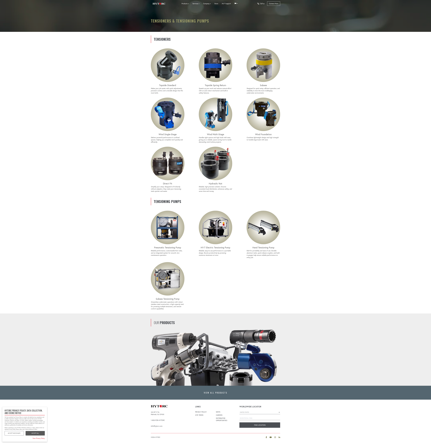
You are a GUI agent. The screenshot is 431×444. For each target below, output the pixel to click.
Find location (260, 425)
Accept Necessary (14, 433)
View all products (215, 392)
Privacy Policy (201, 412)
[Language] (236, 3)
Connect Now (273, 4)
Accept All (35, 433)
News (218, 412)
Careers (219, 415)
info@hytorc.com (156, 426)
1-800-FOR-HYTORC (158, 420)
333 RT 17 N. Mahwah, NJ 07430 (157, 413)
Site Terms (199, 415)
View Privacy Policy (39, 438)
